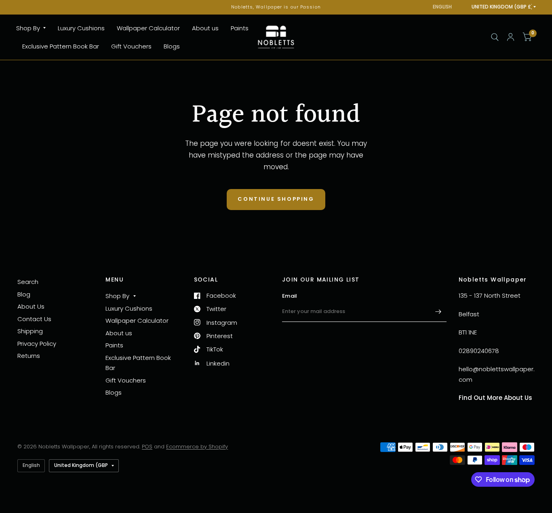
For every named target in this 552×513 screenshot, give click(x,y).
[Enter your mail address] (438, 311)
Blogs (172, 46)
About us (205, 28)
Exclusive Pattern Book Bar (60, 46)
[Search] (495, 37)
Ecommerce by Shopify (197, 446)
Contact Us (34, 319)
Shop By (28, 28)
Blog (23, 294)
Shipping (30, 331)
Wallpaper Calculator (148, 28)
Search (27, 282)
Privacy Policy (36, 343)
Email (289, 296)
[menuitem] (34, 28)
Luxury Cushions (81, 28)
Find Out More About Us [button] (495, 397)
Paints (240, 28)
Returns (28, 355)
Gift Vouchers (131, 46)
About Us (30, 306)
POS (147, 446)
